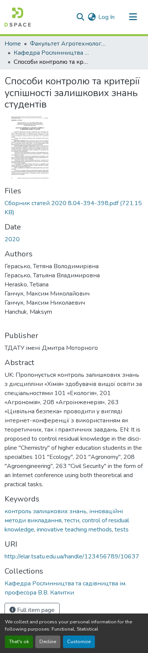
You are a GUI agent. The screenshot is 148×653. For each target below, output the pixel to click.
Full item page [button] (35, 610)
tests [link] (122, 529)
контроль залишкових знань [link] (46, 511)
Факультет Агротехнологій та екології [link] (68, 44)
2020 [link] (12, 239)
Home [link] (13, 44)
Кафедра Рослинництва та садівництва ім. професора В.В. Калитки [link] (52, 53)
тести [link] (71, 520)
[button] (18, 17)
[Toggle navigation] (132, 17)
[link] (74, 208)
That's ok (19, 641)
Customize (79, 641)
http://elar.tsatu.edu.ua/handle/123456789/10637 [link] (72, 556)
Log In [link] (106, 17)
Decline (47, 641)
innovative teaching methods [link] (74, 529)
